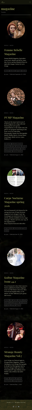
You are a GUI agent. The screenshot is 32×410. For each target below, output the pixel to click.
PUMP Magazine (14, 117)
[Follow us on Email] (18, 407)
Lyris (7, 74)
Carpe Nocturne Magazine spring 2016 (14, 202)
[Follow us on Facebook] (13, 407)
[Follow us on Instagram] (16, 407)
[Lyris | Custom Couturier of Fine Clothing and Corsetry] (3, 2)
